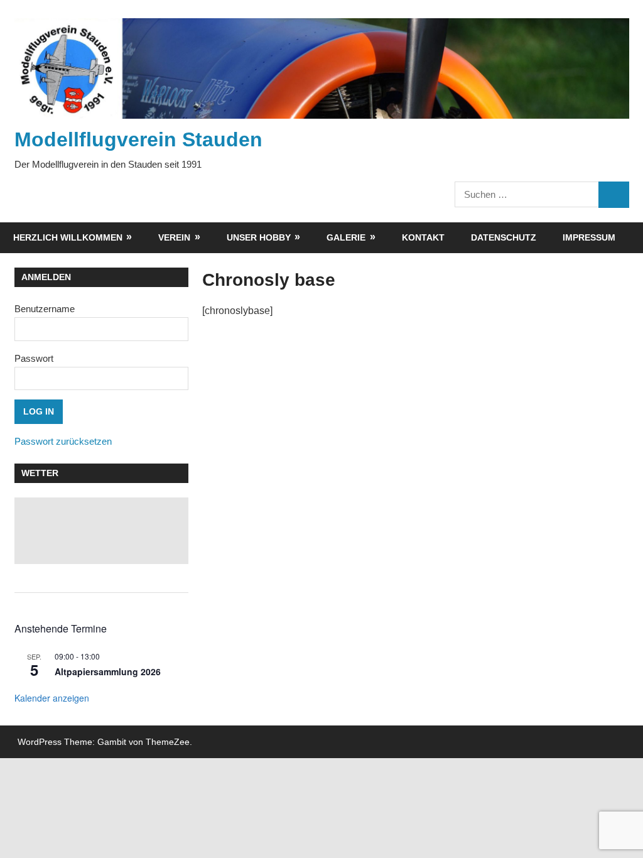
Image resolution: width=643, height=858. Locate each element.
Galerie (346, 237)
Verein (174, 237)
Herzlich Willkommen (67, 237)
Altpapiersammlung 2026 (108, 671)
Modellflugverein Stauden (138, 139)
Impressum (589, 237)
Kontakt (423, 237)
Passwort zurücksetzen (63, 441)
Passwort (33, 358)
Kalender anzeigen (51, 698)
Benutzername (44, 308)
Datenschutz (503, 237)
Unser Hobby (259, 237)
